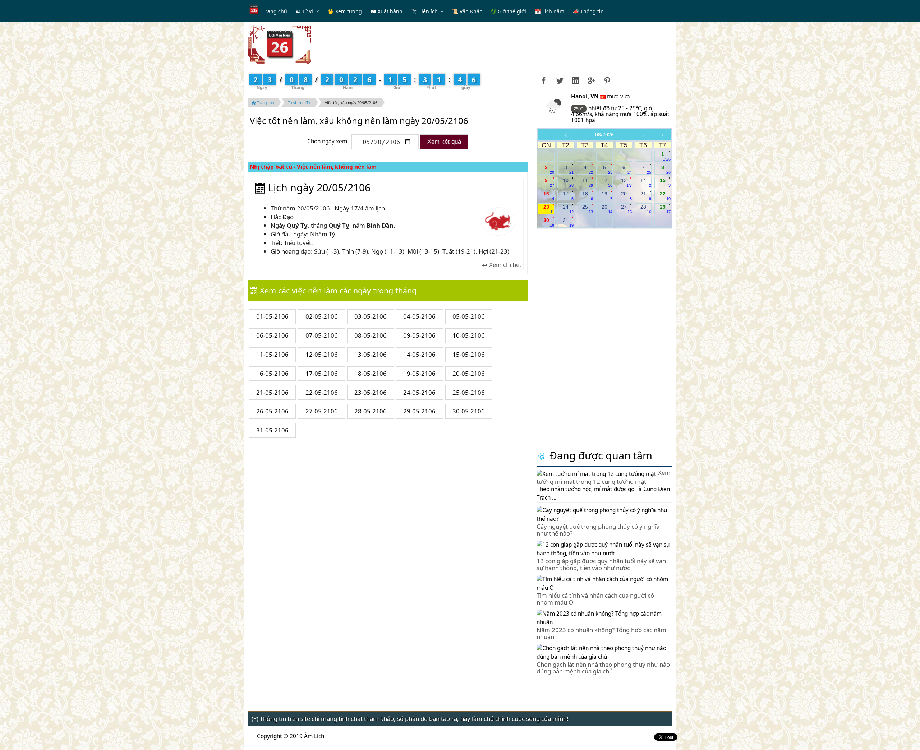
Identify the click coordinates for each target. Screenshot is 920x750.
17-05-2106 (321, 373)
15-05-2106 (468, 354)
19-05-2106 (419, 373)
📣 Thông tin (588, 11)
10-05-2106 (468, 335)
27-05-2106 (321, 411)
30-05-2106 (468, 411)
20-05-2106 (468, 373)
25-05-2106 (468, 392)
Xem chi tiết (504, 264)
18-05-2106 (370, 373)
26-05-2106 (272, 411)
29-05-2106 (419, 411)
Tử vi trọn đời (299, 102)
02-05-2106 (321, 316)
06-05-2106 (272, 335)
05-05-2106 (468, 316)
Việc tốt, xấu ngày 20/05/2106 (351, 102)
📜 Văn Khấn (467, 11)
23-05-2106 (370, 392)
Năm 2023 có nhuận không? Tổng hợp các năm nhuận (601, 633)
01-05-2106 (272, 316)
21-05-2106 (272, 392)
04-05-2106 (419, 316)
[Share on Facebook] (544, 80)
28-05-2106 (370, 411)
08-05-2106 (370, 335)
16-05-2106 (272, 373)
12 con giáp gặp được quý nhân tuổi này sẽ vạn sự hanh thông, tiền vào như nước (601, 564)
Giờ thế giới (511, 11)
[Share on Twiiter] (559, 80)
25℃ (579, 109)
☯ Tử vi (304, 11)
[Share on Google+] (591, 80)
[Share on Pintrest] (607, 80)
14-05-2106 (419, 354)
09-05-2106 (419, 335)
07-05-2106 (321, 335)
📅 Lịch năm (549, 11)
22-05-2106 (321, 392)
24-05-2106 (419, 392)
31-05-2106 (272, 430)
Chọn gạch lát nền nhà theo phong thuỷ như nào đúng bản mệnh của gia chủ (603, 667)
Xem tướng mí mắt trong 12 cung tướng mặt (604, 477)
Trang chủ (275, 11)
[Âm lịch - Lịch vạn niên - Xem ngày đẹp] (279, 44)
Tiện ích (428, 11)
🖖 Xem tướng (345, 11)
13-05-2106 (370, 354)
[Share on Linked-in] (575, 80)
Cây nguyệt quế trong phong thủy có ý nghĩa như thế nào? (598, 529)
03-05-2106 (370, 316)
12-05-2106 (321, 354)
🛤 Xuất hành (386, 11)
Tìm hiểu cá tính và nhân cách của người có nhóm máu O (595, 598)
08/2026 (604, 135)
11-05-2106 (272, 354)
